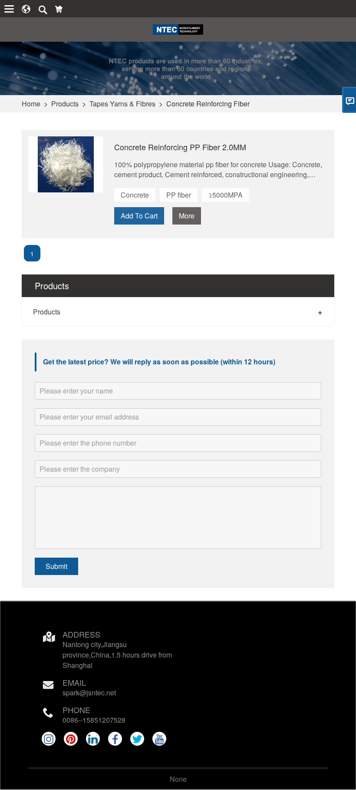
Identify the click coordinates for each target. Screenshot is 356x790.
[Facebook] (115, 739)
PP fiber (178, 195)
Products (65, 104)
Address (81, 634)
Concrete (135, 195)
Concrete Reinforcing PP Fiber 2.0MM (180, 146)
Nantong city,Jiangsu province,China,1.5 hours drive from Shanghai (117, 654)
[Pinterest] (71, 739)
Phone (76, 709)
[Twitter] (137, 739)
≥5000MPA (225, 195)
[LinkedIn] (93, 739)
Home (31, 104)
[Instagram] (49, 739)
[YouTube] (159, 739)
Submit (56, 566)
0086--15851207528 (94, 720)
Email (74, 682)
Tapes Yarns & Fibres (122, 104)
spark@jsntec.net (89, 692)
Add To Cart (139, 216)
